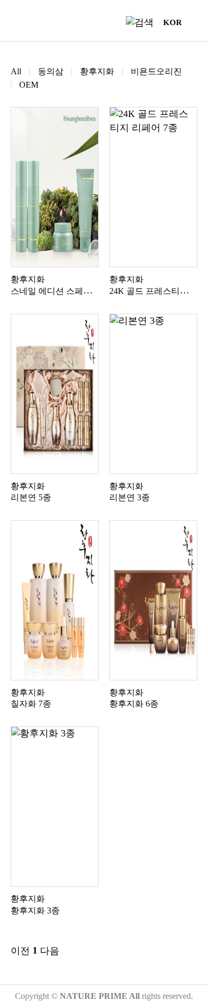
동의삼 (50, 71)
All (16, 71)
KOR (172, 22)
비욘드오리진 (156, 71)
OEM (28, 84)
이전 (20, 950)
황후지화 (97, 71)
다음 (49, 950)
